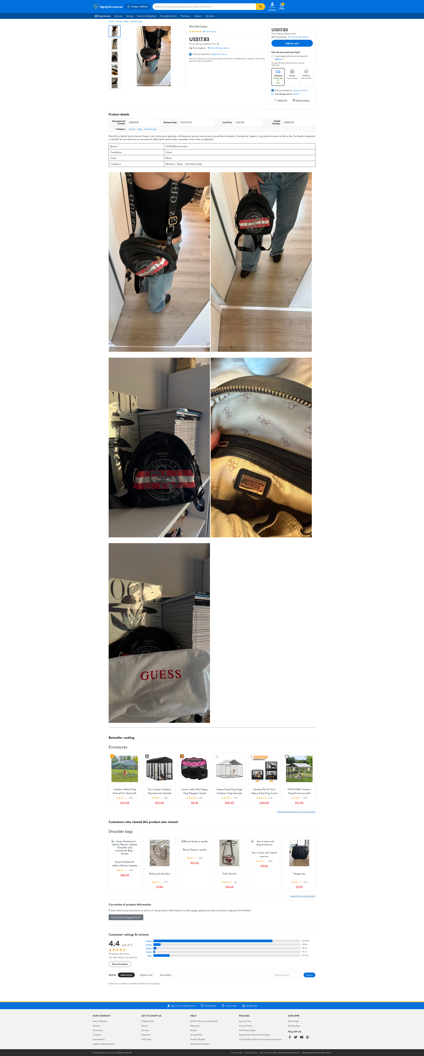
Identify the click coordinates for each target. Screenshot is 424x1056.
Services (118, 15)
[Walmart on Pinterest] (307, 1037)
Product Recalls (197, 1039)
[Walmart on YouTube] (301, 1037)
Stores (144, 1025)
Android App (294, 1025)
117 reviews (211, 31)
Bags (126, 21)
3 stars (149, 948)
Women (119, 21)
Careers (198, 15)
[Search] (260, 6)
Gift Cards (146, 1039)
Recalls (193, 1030)
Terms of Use (245, 1021)
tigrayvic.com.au (219, 53)
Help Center (210, 1005)
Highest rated (146, 974)
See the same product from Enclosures (296, 811)
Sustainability (99, 1039)
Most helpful (166, 974)
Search (309, 974)
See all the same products (302, 896)
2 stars (149, 952)
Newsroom (98, 1030)
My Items (210, 15)
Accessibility (196, 1034)
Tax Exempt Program (200, 1043)
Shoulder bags (136, 21)
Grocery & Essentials (146, 15)
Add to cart (292, 43)
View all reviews (120, 964)
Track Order (231, 1005)
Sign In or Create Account (183, 1005)
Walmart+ (146, 1034)
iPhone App (293, 1021)
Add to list (282, 100)
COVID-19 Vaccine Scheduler (204, 1021)
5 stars (149, 941)
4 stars (149, 944)
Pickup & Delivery (168, 15)
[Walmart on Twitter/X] (295, 1037)
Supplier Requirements (103, 1043)
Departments (104, 15)
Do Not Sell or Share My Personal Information (260, 1039)
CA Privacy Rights (247, 1030)
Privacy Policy (245, 1025)
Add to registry (303, 100)
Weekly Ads (251, 1005)
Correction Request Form (126, 917)
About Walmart (100, 1021)
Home (111, 21)
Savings (129, 15)
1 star (149, 955)
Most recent (126, 974)
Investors (97, 1034)
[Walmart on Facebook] (290, 1037)
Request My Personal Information (254, 1034)
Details (296, 94)
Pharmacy (185, 15)
